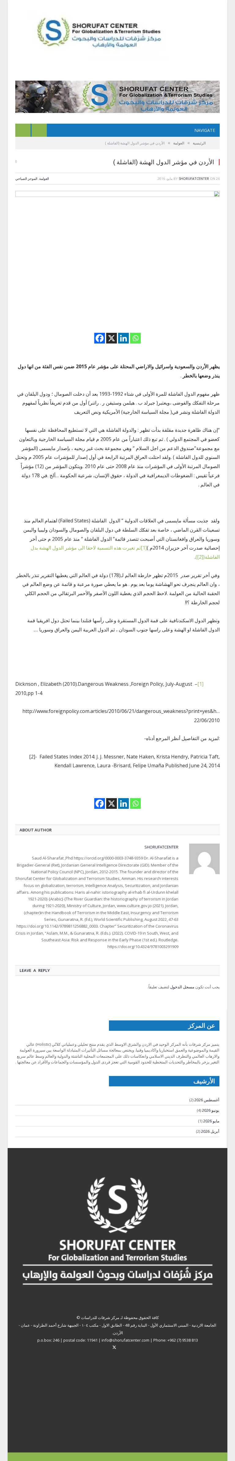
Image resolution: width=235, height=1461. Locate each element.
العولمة (44, 178)
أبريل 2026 (210, 1131)
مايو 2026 (211, 1121)
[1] (200, 684)
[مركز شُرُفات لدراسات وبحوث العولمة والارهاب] (110, 34)
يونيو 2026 (210, 1110)
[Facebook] (99, 338)
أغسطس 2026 (206, 1100)
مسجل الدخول (182, 987)
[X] (111, 338)
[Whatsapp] (135, 338)
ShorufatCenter (194, 178)
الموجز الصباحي (26, 178)
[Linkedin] (123, 338)
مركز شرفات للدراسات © (97, 1317)
